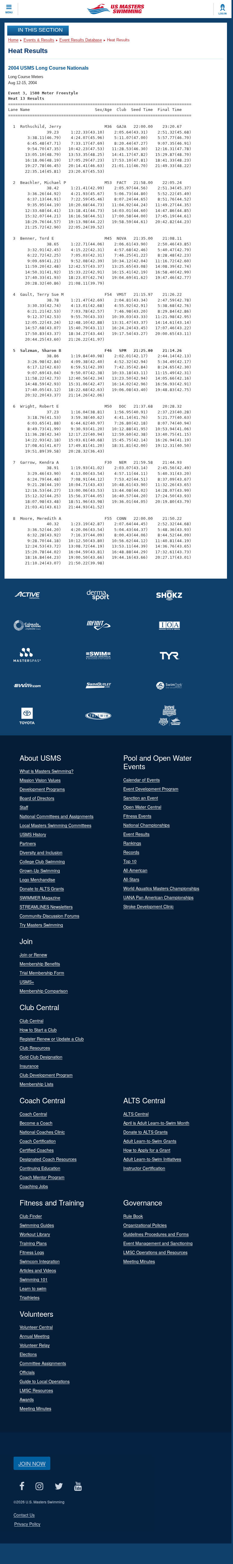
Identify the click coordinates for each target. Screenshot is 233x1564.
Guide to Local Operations (45, 1381)
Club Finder (31, 1216)
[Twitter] (58, 1486)
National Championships (146, 825)
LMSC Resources (36, 1390)
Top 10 (130, 861)
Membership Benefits (40, 964)
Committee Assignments (43, 1363)
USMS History (33, 834)
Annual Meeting (34, 1336)
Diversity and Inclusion (41, 852)
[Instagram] (39, 1486)
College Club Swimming (42, 861)
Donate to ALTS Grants (42, 889)
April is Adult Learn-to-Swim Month (156, 1123)
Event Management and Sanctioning (158, 1243)
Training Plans (33, 1243)
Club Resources (35, 1048)
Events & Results (39, 40)
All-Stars (131, 879)
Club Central (31, 1021)
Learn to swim (33, 1288)
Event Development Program (150, 789)
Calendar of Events (141, 780)
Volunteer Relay (35, 1345)
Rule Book (133, 1216)
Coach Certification (38, 1141)
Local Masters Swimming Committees (55, 825)
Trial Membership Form (42, 973)
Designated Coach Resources (48, 1159)
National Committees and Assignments (56, 816)
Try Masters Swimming (41, 925)
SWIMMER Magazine (40, 898)
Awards (27, 1399)
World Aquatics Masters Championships (161, 888)
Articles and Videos (38, 1270)
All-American (135, 870)
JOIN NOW (32, 1463)
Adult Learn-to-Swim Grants (149, 1141)
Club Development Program (46, 1075)
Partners (28, 843)
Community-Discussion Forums (49, 916)
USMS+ (27, 982)
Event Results (136, 834)
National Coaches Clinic (42, 1132)
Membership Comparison (44, 991)
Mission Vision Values (40, 780)
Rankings (132, 843)
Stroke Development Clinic (148, 906)
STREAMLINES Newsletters (46, 907)
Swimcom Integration (40, 1261)
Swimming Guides (37, 1225)
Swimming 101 (34, 1279)
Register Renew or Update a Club (52, 1039)
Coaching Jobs (34, 1186)
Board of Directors (37, 798)
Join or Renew (33, 955)
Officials (27, 1372)
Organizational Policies (145, 1225)
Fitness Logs (32, 1252)
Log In (223, 13)
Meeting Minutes (139, 1261)
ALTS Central (136, 1114)
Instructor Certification (144, 1168)
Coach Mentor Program (42, 1177)
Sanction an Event (140, 798)
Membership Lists (36, 1084)
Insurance (29, 1066)
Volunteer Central (36, 1327)
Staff (24, 807)
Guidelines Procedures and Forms (156, 1234)
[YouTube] (77, 1486)
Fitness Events (137, 816)
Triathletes (29, 1297)
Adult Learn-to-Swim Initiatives (152, 1159)
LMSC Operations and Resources (155, 1252)
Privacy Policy (27, 1524)
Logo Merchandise (37, 880)
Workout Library (35, 1234)
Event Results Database (80, 40)
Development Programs (42, 789)
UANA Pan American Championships (158, 897)
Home (13, 40)
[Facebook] (22, 1486)
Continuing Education (40, 1168)
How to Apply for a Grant (146, 1150)
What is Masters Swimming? (47, 771)
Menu (9, 12)
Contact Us (24, 1515)
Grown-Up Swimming (40, 870)
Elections (28, 1354)
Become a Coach (36, 1123)
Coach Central (33, 1114)
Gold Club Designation (41, 1057)
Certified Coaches (37, 1150)
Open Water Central (142, 807)
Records (131, 852)
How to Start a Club (38, 1030)
